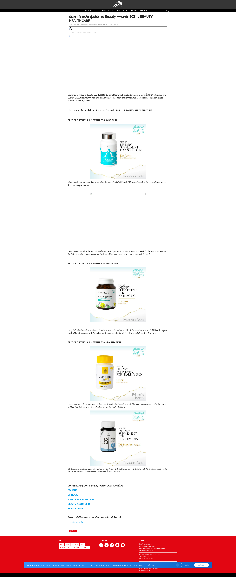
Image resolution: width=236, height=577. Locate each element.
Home (71, 25)
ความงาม (111, 10)
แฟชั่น (104, 10)
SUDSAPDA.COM (76, 32)
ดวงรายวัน (143, 10)
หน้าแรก (88, 10)
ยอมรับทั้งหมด (201, 565)
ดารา (119, 10)
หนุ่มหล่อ (126, 10)
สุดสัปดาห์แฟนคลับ (77, 522)
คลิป (98, 10)
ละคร (69, 547)
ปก (94, 10)
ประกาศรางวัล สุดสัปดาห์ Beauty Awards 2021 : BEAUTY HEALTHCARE (100, 25)
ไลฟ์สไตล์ (134, 10)
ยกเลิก (187, 565)
